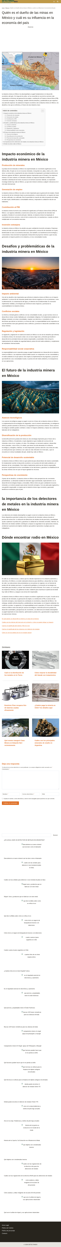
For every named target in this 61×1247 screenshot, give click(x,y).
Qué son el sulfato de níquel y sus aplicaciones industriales (21, 1212)
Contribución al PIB (11, 119)
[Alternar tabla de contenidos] (42, 110)
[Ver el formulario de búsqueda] (57, 1)
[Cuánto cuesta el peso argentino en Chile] (31, 942)
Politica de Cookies (7, 1228)
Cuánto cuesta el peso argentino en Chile (16, 950)
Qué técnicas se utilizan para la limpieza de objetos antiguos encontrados (26, 1080)
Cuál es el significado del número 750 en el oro (16, 626)
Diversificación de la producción (15, 136)
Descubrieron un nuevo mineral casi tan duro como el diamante (22, 858)
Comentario (6, 769)
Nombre (5, 794)
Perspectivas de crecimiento (14, 139)
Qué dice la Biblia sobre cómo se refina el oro (17, 916)
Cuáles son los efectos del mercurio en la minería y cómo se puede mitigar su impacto (27, 622)
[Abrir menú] (54, 1)
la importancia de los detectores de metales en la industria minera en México (24, 141)
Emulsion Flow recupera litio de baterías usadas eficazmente (15, 707)
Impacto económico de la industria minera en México (17, 113)
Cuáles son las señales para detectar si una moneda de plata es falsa (24, 880)
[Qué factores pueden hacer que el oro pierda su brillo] (31, 1054)
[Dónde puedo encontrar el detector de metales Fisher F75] (31, 1091)
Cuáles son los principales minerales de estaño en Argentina (45, 743)
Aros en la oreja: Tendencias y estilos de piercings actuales (21, 1121)
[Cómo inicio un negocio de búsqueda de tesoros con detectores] (31, 924)
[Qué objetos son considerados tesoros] (31, 1150)
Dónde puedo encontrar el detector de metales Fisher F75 (21, 1102)
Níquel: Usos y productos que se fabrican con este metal (21, 896)
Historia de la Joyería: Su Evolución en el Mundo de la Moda (22, 1140)
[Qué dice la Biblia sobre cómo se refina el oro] (31, 906)
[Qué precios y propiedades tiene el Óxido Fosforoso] (31, 998)
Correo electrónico (28, 794)
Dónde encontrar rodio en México (12, 144)
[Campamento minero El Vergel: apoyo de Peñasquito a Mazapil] (31, 1036)
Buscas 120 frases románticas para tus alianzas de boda (21, 1027)
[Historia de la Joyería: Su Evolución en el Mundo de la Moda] (31, 1131)
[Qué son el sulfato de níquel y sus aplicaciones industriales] (31, 1203)
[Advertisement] (30, 39)
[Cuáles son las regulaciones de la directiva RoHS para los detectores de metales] (31, 1168)
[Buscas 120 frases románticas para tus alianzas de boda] (31, 1017)
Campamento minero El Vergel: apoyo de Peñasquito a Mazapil (22, 1046)
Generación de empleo (12, 117)
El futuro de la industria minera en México (14, 132)
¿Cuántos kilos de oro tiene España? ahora (17, 971)
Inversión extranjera (12, 120)
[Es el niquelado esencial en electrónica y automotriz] (31, 980)
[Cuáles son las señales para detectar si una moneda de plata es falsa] (31, 869)
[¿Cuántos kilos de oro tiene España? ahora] (31, 960)
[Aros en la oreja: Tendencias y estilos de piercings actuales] (31, 1111)
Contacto (4, 1233)
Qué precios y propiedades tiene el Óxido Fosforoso (19, 1008)
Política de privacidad (8, 1230)
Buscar (55, 835)
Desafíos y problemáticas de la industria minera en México (19, 122)
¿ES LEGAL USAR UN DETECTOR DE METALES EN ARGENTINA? (24, 840)
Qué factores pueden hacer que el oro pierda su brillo (20, 1062)
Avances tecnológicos (12, 134)
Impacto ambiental (11, 124)
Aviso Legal (5, 1225)
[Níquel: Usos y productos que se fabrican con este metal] (31, 888)
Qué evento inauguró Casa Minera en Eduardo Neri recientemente (14, 743)
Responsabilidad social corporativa (15, 130)
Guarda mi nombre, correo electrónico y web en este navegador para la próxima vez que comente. (29, 798)
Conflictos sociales (11, 126)
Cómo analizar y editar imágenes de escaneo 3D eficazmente (22, 1193)
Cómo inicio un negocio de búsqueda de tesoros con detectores (23, 933)
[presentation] (15, 660)
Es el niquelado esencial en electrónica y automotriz (19, 989)
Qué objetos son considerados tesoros (15, 1159)
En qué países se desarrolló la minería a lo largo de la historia (20, 619)
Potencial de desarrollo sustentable (15, 138)
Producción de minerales (13, 115)
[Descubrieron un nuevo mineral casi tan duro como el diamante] (31, 849)
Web (43, 794)
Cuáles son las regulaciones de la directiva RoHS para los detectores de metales (28, 1175)
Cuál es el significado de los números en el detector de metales (21, 629)
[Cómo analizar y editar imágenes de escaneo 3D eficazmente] (31, 1184)
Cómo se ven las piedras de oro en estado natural (16, 632)
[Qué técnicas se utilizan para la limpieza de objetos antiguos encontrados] (31, 1071)
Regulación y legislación (13, 128)
